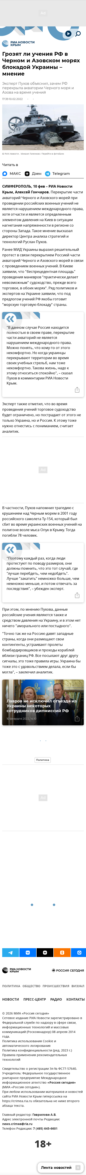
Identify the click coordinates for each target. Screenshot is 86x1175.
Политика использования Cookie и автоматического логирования (29, 1044)
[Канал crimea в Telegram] (10, 952)
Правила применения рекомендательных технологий (34, 1057)
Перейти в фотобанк (53, 153)
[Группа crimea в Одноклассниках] (62, 952)
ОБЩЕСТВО (31, 986)
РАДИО (56, 1000)
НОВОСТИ (10, 1000)
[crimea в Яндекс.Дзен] (45, 952)
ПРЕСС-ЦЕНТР (34, 1000)
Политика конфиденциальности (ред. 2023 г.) (37, 1050)
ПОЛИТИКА (11, 986)
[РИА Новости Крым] (18, 44)
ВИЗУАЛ (77, 986)
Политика (42, 759)
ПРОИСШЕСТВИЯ (56, 986)
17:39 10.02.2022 (12, 99)
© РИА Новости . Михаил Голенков (21, 153)
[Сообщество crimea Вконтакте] (27, 952)
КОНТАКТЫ (75, 1000)
